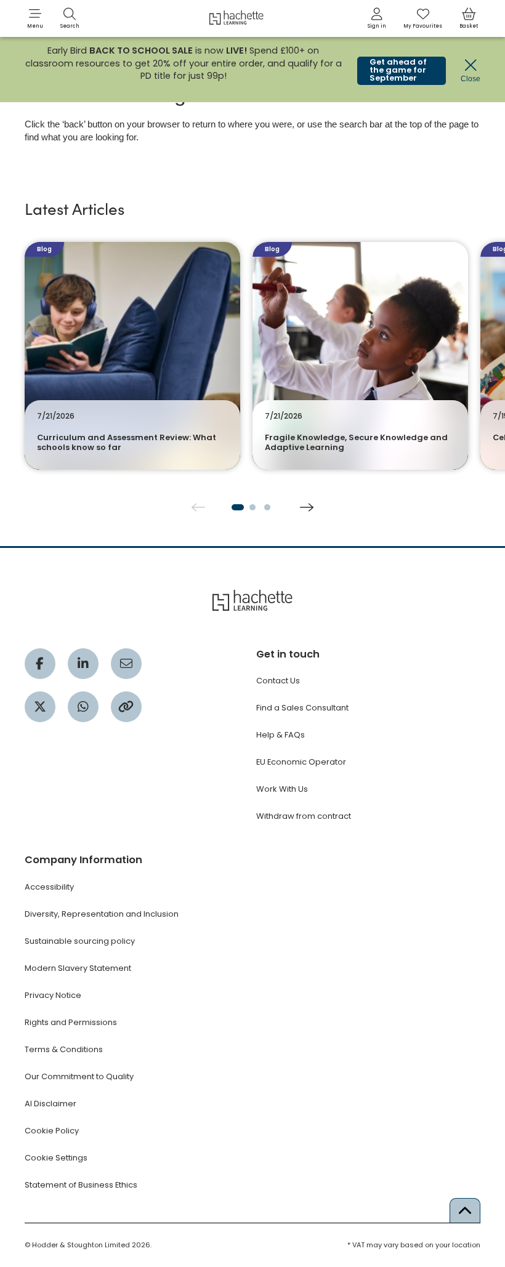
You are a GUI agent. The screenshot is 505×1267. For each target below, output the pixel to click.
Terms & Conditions (64, 1049)
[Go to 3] (267, 507)
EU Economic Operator (301, 762)
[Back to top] (465, 1210)
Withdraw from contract (303, 816)
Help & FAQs (280, 735)
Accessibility (49, 887)
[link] (377, 18)
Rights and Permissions (71, 1022)
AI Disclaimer (50, 1103)
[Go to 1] (237, 507)
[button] (35, 18)
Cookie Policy (52, 1130)
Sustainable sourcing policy (80, 941)
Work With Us (282, 789)
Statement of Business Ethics (81, 1185)
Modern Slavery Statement (78, 968)
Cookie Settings (56, 1158)
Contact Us (278, 680)
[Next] (307, 507)
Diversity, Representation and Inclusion (102, 914)
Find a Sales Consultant (302, 708)
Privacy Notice (53, 995)
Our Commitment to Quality (79, 1076)
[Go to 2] (252, 507)
